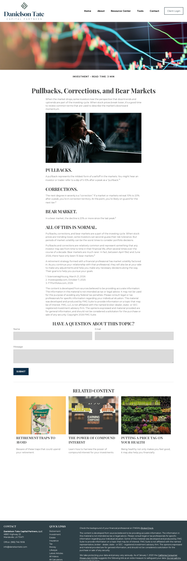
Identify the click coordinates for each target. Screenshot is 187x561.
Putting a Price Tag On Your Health (142, 440)
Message (18, 346)
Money (52, 547)
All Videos (53, 556)
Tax (50, 544)
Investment (55, 534)
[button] (87, 10)
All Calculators (55, 559)
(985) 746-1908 (18, 542)
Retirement (55, 531)
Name (16, 329)
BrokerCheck (147, 528)
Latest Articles (56, 553)
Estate (52, 537)
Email (98, 329)
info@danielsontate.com (15, 547)
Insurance (54, 541)
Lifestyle (53, 550)
